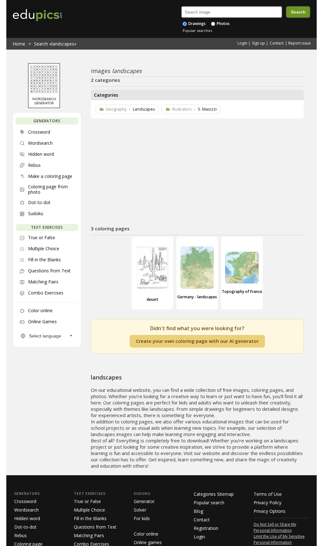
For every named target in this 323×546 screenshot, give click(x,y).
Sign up (258, 43)
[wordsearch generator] (44, 106)
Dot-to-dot (25, 527)
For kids (142, 518)
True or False (87, 501)
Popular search (209, 503)
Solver (140, 510)
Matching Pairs (89, 535)
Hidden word (27, 518)
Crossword (25, 501)
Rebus (20, 535)
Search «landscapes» (55, 44)
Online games (148, 542)
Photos (223, 23)
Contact (277, 43)
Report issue (299, 43)
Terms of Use (268, 494)
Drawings (196, 23)
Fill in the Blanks (90, 518)
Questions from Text (95, 527)
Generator (144, 501)
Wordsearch (26, 510)
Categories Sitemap (214, 494)
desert (152, 299)
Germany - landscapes (197, 297)
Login (242, 43)
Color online (146, 534)
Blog (198, 511)
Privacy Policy (267, 503)
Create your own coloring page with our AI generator (197, 341)
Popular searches (197, 30)
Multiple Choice (89, 510)
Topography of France (242, 291)
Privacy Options (269, 511)
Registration (206, 528)
